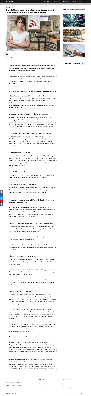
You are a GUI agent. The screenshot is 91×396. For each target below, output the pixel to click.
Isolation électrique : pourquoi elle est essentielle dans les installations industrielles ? (73, 23)
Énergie (56, 1)
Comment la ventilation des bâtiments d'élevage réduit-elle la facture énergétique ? (74, 38)
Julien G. (13, 53)
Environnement (65, 1)
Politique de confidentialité (44, 385)
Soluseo (9, 1)
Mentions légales (42, 383)
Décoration (47, 1)
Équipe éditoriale (42, 381)
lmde (64, 381)
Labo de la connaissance (68, 383)
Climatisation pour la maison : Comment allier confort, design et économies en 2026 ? (74, 53)
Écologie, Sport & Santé (68, 385)
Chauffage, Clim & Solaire (68, 387)
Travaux (81, 1)
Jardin (74, 1)
